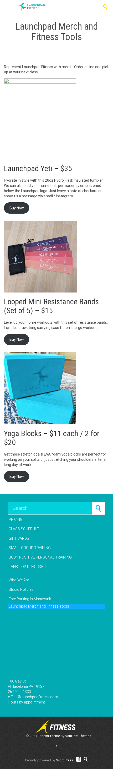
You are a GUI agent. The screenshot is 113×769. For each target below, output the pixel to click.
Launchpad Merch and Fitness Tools (39, 606)
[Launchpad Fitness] (31, 6)
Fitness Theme (49, 736)
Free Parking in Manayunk (30, 599)
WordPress (64, 760)
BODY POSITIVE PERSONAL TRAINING (40, 557)
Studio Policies (21, 589)
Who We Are (19, 580)
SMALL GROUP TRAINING (30, 548)
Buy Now (16, 208)
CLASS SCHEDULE (24, 529)
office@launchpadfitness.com (33, 697)
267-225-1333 (19, 692)
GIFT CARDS (19, 538)
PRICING (16, 519)
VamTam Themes (78, 736)
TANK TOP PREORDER (27, 567)
